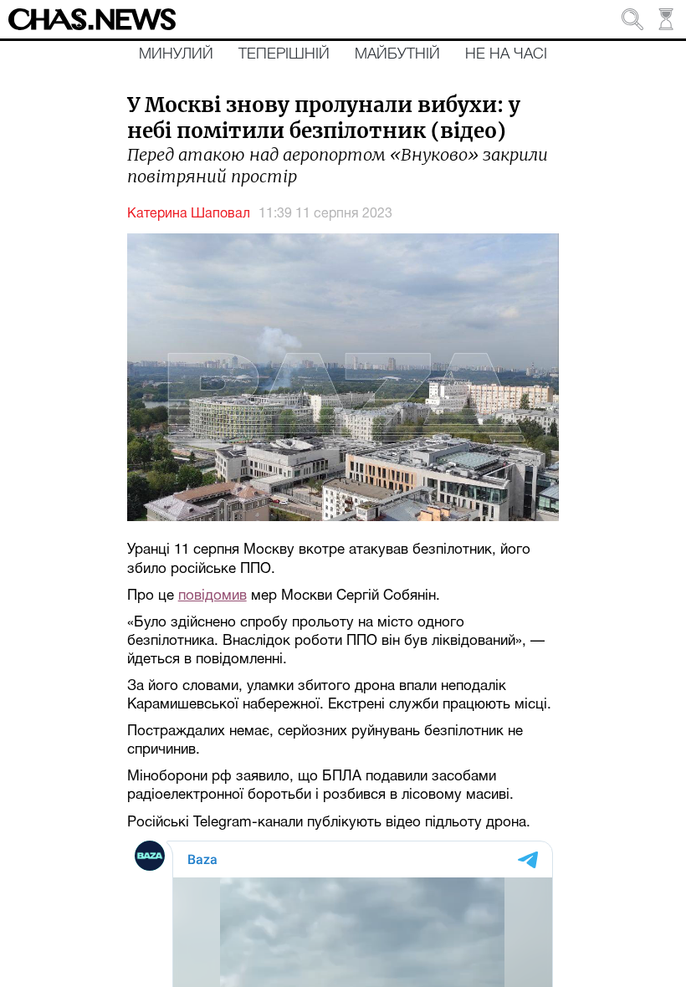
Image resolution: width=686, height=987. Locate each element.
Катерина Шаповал (188, 214)
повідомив (212, 596)
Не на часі (506, 54)
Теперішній (284, 54)
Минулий (176, 54)
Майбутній (397, 54)
